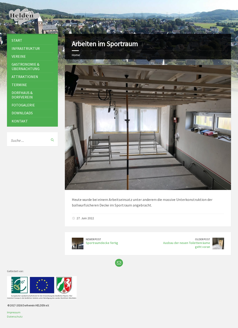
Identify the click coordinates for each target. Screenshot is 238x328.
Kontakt (20, 121)
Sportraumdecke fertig (102, 243)
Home (76, 55)
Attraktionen (25, 76)
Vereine (19, 56)
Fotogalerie (23, 105)
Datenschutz (15, 316)
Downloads (22, 113)
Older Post (202, 239)
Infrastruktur (26, 48)
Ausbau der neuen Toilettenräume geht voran (186, 245)
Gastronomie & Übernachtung (26, 66)
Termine (19, 84)
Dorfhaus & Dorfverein (22, 94)
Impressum (13, 312)
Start (17, 40)
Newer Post (93, 239)
